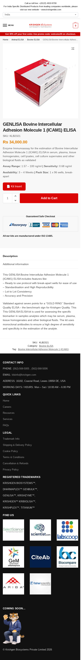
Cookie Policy (10, 451)
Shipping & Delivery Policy (17, 445)
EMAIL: (7, 374)
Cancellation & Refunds (15, 463)
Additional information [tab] (16, 264)
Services (7, 419)
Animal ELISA (17, 39)
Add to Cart (49, 198)
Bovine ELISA (33, 39)
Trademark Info (11, 438)
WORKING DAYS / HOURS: (18, 387)
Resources (9, 412)
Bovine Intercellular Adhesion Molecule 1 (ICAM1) (43, 349)
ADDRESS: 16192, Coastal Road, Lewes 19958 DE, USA (34, 381)
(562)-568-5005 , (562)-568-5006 (30, 368)
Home (5, 39)
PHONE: (8, 368)
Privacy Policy (11, 469)
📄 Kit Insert (14, 186)
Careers (7, 406)
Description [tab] (10, 256)
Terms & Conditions (13, 457)
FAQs (6, 425)
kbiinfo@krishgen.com (24, 374)
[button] (75, 25)
